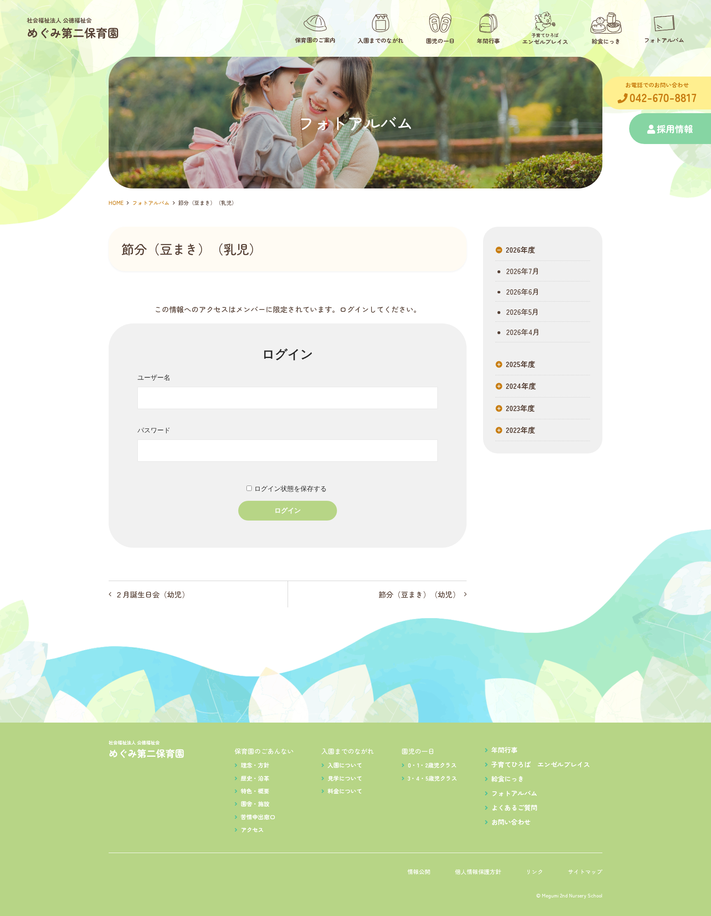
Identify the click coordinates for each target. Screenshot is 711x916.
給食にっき (507, 778)
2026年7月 (521, 270)
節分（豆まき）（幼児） (419, 594)
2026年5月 (521, 311)
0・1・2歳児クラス (432, 765)
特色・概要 (255, 791)
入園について (345, 765)
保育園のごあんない (264, 751)
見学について (345, 778)
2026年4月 (522, 331)
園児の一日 (418, 751)
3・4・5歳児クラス (432, 778)
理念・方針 (255, 765)
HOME (116, 203)
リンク (534, 871)
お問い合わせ (511, 822)
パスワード (153, 430)
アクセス (252, 829)
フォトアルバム (151, 203)
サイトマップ (585, 871)
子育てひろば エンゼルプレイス (540, 764)
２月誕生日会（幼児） (152, 594)
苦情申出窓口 (258, 817)
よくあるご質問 (514, 807)
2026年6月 (521, 291)
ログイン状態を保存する (290, 488)
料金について (345, 791)
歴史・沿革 (255, 778)
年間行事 (504, 750)
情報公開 (418, 871)
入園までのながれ (347, 751)
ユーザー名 (153, 377)
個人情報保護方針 (478, 871)
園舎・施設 (255, 804)
